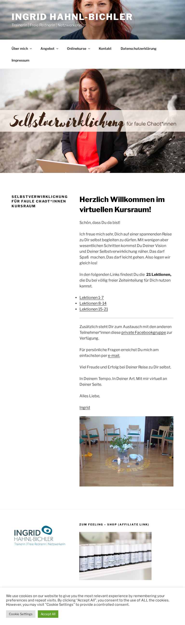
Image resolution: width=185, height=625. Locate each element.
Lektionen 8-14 (92, 303)
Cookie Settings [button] (21, 614)
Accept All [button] (48, 614)
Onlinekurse (76, 48)
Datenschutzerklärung (139, 48)
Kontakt (105, 48)
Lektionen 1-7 (91, 297)
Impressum (20, 60)
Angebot (47, 48)
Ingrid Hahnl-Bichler (72, 17)
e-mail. (114, 355)
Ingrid (84, 407)
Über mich (20, 48)
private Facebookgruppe (143, 332)
